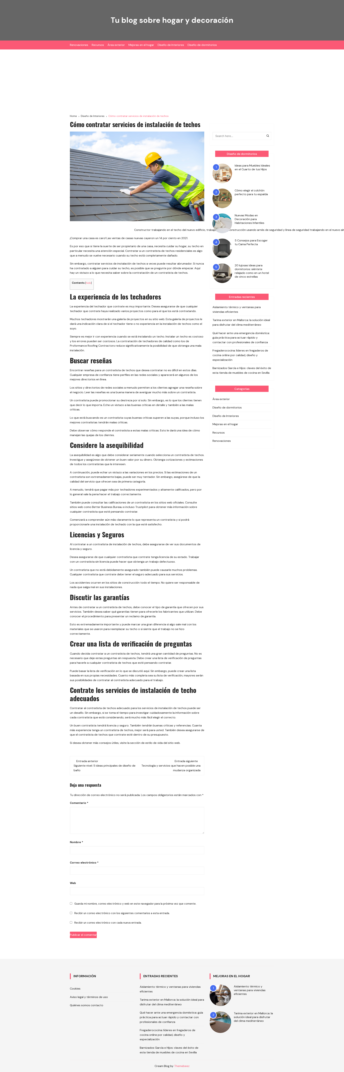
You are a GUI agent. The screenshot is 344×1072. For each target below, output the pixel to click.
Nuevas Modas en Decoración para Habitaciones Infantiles (249, 219)
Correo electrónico (84, 862)
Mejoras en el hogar (141, 45)
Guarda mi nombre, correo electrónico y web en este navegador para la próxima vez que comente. (135, 903)
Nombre (76, 842)
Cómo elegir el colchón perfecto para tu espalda (251, 192)
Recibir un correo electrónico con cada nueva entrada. (108, 922)
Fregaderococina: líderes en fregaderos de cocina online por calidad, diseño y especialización (240, 355)
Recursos (98, 45)
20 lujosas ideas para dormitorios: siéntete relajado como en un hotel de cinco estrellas (252, 271)
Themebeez (182, 1066)
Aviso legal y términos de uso (89, 997)
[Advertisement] (172, 82)
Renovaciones (79, 45)
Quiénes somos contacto (86, 1005)
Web (73, 883)
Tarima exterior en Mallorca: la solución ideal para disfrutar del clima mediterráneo (241, 322)
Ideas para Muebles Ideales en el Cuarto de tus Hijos (252, 167)
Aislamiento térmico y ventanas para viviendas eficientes (236, 309)
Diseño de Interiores (171, 45)
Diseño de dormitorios (202, 45)
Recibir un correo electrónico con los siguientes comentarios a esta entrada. (122, 913)
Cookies (75, 988)
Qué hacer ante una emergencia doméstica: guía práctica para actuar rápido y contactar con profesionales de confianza (241, 337)
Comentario (79, 803)
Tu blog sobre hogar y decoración (172, 20)
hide (88, 282)
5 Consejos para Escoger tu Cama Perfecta (251, 242)
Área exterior (116, 45)
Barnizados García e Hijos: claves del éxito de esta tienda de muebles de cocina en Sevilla (241, 370)
